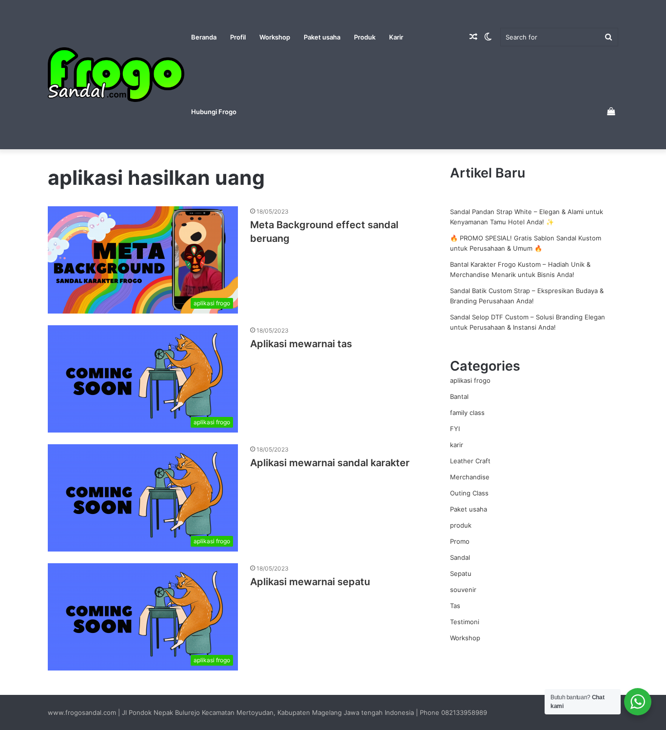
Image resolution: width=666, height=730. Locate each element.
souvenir (463, 589)
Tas (455, 606)
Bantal (459, 396)
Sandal (460, 557)
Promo (460, 541)
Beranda (203, 37)
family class (467, 412)
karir (456, 445)
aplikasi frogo (470, 380)
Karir (396, 37)
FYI (455, 429)
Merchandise (470, 477)
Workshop (274, 37)
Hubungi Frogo (213, 112)
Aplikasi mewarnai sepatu (310, 582)
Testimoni (464, 622)
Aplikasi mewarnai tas (301, 344)
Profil (238, 37)
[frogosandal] (116, 74)
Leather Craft (470, 461)
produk (460, 525)
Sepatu (460, 573)
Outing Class (469, 493)
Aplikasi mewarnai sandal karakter (330, 463)
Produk (364, 37)
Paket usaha (322, 37)
